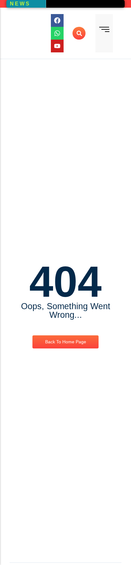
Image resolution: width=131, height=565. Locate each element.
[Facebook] (57, 20)
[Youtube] (57, 46)
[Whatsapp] (57, 33)
